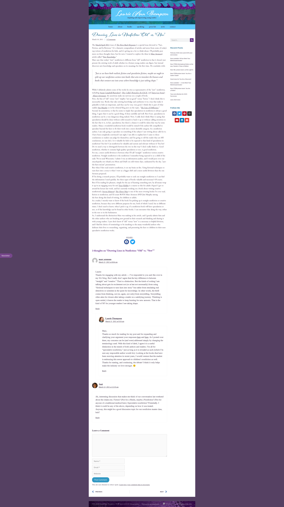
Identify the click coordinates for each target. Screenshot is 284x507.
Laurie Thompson (113, 318)
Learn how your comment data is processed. (134, 485)
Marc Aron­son (156, 54)
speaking (140, 27)
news (163, 27)
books (129, 27)
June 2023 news (175, 100)
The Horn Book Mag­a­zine (126, 45)
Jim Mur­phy (102, 107)
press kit (152, 27)
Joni (101, 384)
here (139, 337)
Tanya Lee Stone (157, 92)
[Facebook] (174, 113)
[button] (126, 241)
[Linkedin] (182, 120)
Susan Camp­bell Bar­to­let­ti (110, 92)
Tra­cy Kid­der (124, 185)
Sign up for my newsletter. (150, 504)
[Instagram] (189, 113)
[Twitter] (179, 113)
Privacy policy (134, 504)
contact (173, 27)
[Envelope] (187, 120)
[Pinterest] (184, 113)
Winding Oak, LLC (185, 504)
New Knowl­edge (109, 57)
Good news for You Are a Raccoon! (180, 79)
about (120, 27)
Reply (98, 309)
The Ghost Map (122, 191)
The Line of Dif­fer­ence (149, 107)
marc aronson (105, 259)
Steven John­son (108, 191)
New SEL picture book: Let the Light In (181, 70)
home (110, 27)
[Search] (192, 40)
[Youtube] (177, 120)
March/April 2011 (103, 45)
